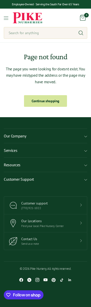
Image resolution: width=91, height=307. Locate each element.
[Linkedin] (70, 280)
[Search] (81, 33)
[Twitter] (29, 280)
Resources (12, 164)
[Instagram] (37, 280)
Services (10, 150)
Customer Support (19, 179)
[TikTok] (62, 280)
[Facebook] (21, 280)
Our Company (15, 135)
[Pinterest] (54, 280)
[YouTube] (45, 280)
